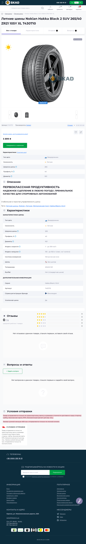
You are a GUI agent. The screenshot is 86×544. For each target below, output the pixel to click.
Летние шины (18, 13)
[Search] (42, 8)
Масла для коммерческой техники (68, 505)
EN (80, 2)
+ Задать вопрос (12, 371)
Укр (72, 2)
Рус (76, 2)
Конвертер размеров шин (15, 491)
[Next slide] (77, 115)
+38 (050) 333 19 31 (14, 458)
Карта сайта (10, 500)
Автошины (8, 13)
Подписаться (57, 472)
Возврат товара (12, 498)
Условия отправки (15, 427)
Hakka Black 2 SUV (57, 206)
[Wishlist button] (76, 132)
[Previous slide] (9, 115)
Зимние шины (61, 491)
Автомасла (60, 488)
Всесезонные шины (63, 495)
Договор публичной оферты (16, 493)
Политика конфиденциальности (41, 476)
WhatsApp (63, 520)
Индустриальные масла (64, 502)
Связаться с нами (12, 495)
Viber (61, 517)
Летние (29, 206)
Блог (8, 488)
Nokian (28, 125)
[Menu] (3, 3)
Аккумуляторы (61, 498)
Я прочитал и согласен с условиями (44, 476)
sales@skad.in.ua (13, 518)
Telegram (63, 514)
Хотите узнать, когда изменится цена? (15, 134)
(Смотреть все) (22, 152)
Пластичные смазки (63, 500)
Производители (12, 502)
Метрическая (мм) (41, 206)
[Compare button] (81, 132)
